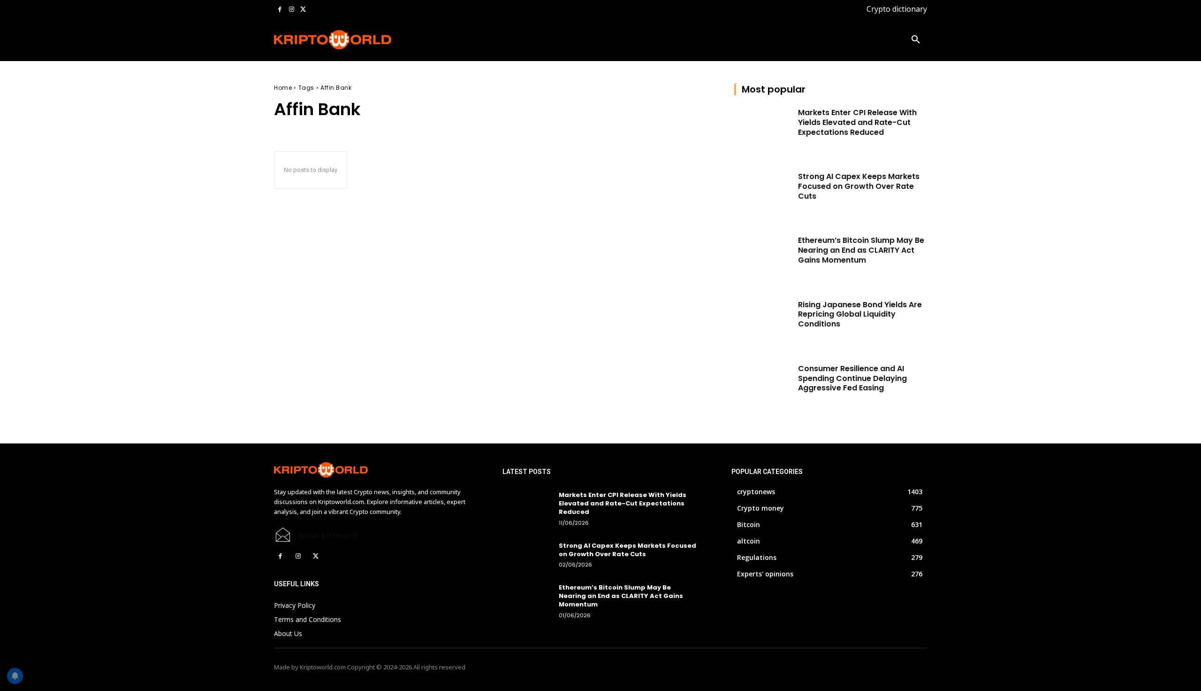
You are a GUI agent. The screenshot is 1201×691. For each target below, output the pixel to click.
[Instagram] (291, 10)
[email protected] (328, 535)
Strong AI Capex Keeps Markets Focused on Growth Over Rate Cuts (859, 186)
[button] (916, 40)
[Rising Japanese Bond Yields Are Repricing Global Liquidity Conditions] (763, 320)
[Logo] (333, 39)
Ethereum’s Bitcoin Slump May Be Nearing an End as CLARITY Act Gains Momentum (861, 250)
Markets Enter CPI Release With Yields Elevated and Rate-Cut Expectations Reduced (857, 122)
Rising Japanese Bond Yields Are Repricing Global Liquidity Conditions (860, 314)
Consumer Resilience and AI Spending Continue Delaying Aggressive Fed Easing (852, 378)
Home (283, 88)
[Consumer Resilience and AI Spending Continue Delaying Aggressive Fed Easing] (763, 384)
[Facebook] (280, 10)
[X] (303, 10)
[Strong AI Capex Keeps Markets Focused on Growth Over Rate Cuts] (763, 192)
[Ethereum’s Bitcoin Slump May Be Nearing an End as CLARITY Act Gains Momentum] (763, 256)
